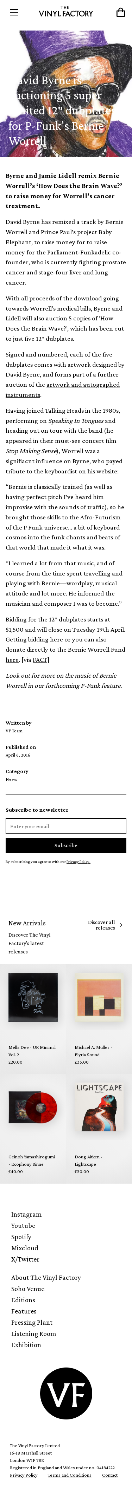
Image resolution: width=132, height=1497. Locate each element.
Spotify (21, 1236)
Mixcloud (24, 1248)
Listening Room (33, 1333)
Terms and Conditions (70, 1475)
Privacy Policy (23, 1475)
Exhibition (26, 1345)
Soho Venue (27, 1288)
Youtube (23, 1225)
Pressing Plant (31, 1322)
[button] (21, 12)
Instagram (26, 1214)
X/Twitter (25, 1259)
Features (24, 1311)
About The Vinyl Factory (46, 1277)
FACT (40, 659)
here (56, 639)
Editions (23, 1300)
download (88, 298)
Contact (110, 1475)
